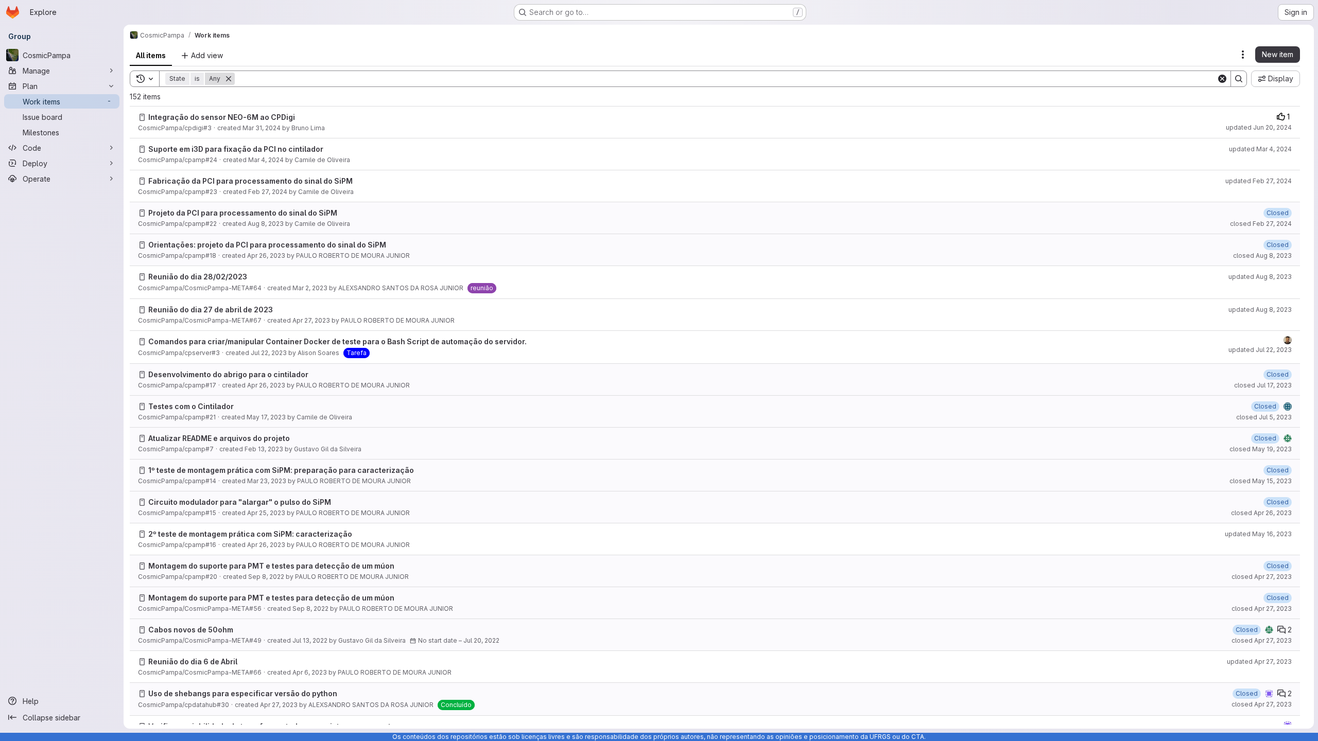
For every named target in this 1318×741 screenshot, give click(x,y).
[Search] (1238, 78)
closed (1261, 223)
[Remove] (228, 79)
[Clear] (1222, 79)
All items (151, 55)
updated (1259, 127)
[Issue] (142, 117)
